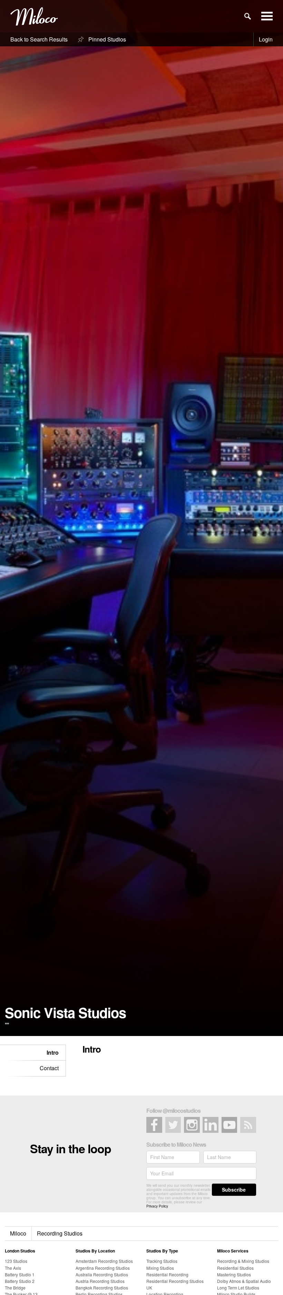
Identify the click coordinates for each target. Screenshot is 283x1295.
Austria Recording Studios (100, 1281)
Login (266, 39)
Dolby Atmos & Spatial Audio (244, 1281)
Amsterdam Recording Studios (104, 1261)
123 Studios (16, 1261)
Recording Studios (59, 1233)
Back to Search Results (39, 39)
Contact (49, 1068)
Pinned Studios (106, 39)
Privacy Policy (157, 1206)
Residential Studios (235, 1268)
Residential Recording (167, 1274)
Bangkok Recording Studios (102, 1288)
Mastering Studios (234, 1274)
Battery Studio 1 (20, 1274)
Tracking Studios (161, 1261)
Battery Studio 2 (20, 1281)
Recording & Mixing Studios (243, 1261)
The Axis (13, 1268)
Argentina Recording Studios (103, 1268)
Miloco (18, 1233)
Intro (53, 1052)
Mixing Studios (160, 1268)
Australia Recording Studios (102, 1274)
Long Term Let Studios (238, 1288)
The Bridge (15, 1288)
